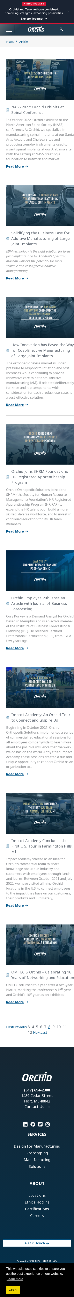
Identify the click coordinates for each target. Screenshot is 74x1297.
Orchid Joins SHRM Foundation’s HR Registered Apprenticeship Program (39, 477)
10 (59, 1026)
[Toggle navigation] (9, 29)
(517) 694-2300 (37, 1090)
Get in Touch (35, 1243)
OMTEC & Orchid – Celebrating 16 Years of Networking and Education (42, 975)
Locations (37, 1195)
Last (43, 1032)
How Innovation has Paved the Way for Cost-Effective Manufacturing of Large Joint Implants (42, 350)
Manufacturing (37, 1159)
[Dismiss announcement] (68, 11)
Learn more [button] (15, 1279)
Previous (20, 1027)
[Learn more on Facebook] (32, 1124)
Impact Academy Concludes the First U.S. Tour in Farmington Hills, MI (42, 846)
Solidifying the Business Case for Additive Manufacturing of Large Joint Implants (40, 238)
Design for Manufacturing (37, 1146)
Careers (37, 1215)
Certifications (37, 1208)
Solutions (37, 1166)
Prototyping (37, 1152)
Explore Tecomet (32, 18)
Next (36, 1032)
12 (30, 1032)
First (9, 1027)
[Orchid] (36, 29)
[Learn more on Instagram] (47, 1124)
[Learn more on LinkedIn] (25, 1124)
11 (65, 1026)
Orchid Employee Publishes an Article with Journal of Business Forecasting (39, 603)
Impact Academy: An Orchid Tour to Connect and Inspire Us (40, 717)
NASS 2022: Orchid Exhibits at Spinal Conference (37, 110)
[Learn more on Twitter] (40, 1124)
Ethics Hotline (37, 1202)
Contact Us (34, 1106)
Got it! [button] (13, 1289)
